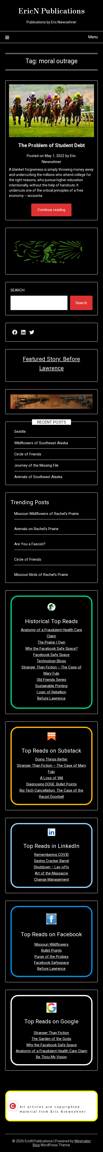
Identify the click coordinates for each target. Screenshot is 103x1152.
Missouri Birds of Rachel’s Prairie (41, 574)
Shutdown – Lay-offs (51, 867)
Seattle (20, 431)
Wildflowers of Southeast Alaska (41, 443)
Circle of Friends (27, 454)
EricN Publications (51, 10)
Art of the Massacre (51, 873)
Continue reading (51, 210)
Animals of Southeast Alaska (38, 477)
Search (17, 290)
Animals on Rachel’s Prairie (36, 529)
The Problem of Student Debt (51, 145)
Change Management (51, 879)
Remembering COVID (51, 854)
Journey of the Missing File (36, 465)
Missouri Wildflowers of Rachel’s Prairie (46, 513)
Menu (93, 37)
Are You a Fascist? (30, 544)
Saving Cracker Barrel (51, 861)
